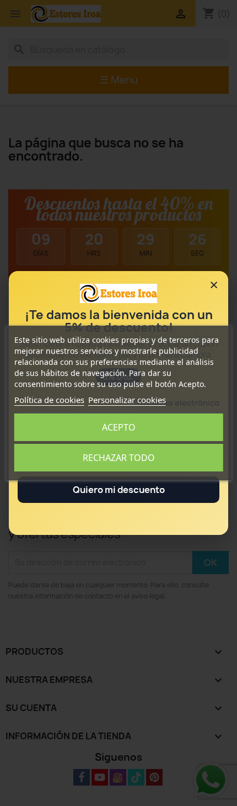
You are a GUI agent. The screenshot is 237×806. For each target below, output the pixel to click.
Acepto (119, 427)
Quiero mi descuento (119, 490)
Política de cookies (49, 399)
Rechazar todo (119, 458)
